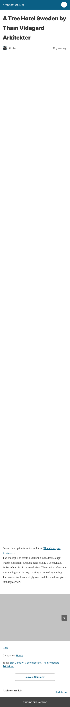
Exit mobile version (35, 702)
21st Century (17, 662)
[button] (64, 618)
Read (5, 647)
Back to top (61, 692)
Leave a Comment (35, 677)
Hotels (19, 655)
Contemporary (33, 662)
